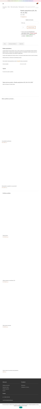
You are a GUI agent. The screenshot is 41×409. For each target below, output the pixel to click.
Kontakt (4, 390)
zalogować (7, 84)
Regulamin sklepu (6, 387)
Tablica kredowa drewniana (7, 325)
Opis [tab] (5, 43)
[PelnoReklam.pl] (20, 3)
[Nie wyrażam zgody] (39, 406)
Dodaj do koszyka (31, 27)
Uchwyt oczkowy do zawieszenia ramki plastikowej (10, 370)
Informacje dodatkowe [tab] (12, 43)
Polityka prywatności (6, 385)
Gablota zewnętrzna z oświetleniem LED (9, 280)
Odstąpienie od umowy (25, 387)
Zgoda (21, 407)
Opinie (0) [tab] (21, 43)
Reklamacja (23, 385)
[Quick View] (20, 138)
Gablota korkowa (5, 235)
